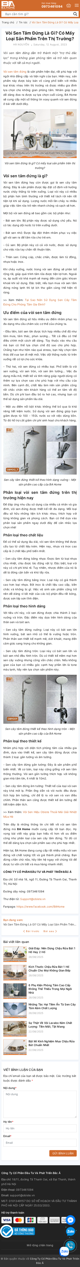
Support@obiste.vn (32, 899)
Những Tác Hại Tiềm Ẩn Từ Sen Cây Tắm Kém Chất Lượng (52, 1006)
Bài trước (33, 931)
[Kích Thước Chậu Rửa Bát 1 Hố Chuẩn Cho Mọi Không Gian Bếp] (15, 972)
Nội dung (10, 1088)
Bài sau (48, 931)
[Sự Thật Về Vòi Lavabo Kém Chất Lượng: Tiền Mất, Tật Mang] (15, 1029)
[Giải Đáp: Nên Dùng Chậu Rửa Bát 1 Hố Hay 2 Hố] (15, 954)
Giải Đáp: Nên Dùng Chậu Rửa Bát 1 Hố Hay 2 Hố (52, 950)
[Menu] (77, 5)
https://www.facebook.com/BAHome (40, 906)
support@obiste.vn (22, 1195)
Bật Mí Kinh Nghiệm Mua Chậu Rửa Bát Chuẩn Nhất (52, 1043)
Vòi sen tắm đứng (14, 71)
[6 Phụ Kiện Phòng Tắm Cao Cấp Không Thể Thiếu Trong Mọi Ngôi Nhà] (15, 991)
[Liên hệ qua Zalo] (70, 1232)
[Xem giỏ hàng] (68, 5)
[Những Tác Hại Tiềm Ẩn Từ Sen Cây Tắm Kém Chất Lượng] (15, 1010)
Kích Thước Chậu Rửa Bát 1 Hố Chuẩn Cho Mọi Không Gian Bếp (49, 968)
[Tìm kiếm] (75, 13)
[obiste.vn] (14, 5)
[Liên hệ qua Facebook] (70, 1219)
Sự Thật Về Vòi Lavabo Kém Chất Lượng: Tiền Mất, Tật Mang (50, 1024)
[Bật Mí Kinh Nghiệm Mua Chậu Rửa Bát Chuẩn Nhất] (15, 1047)
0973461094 (52, 5)
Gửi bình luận (63, 1153)
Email (7, 1136)
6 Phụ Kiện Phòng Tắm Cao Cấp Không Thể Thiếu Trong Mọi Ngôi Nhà (50, 989)
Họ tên (8, 1121)
